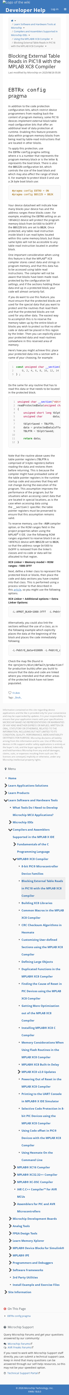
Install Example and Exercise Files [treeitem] (36, 1285)
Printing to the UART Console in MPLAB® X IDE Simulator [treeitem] (42, 1097)
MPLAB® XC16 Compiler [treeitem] (33, 1167)
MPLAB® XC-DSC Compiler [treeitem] (35, 1182)
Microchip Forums (19, 1343)
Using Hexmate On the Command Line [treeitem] (37, 1156)
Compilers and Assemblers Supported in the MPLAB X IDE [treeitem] (33, 833)
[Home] (12, 20)
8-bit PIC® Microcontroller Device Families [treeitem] (40, 869)
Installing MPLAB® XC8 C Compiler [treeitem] (39, 1031)
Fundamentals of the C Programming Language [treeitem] (33, 847)
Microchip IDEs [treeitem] (23, 822)
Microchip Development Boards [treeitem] (35, 1218)
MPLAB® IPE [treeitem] (21, 1255)
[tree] (34, 778)
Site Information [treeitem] (19, 1292)
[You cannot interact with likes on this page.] (9, 692)
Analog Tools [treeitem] (21, 1226)
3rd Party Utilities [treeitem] (25, 1277)
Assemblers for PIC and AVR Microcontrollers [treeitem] (36, 1207)
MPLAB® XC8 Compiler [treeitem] (32, 859)
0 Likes (16, 692)
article (17, 589)
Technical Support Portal (22, 1373)
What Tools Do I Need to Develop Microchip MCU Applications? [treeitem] (35, 811)
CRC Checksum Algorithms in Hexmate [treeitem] (42, 928)
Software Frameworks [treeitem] (28, 1270)
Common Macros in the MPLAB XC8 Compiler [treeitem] (43, 913)
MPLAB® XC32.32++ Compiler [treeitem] (37, 1174)
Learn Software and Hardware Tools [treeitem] (33, 800)
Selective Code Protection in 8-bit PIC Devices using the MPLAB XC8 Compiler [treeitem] (43, 1116)
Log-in (55, 9)
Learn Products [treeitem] (18, 793)
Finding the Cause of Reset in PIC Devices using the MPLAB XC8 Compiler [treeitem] (42, 991)
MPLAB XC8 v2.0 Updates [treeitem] (39, 1072)
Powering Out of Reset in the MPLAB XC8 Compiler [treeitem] (41, 1082)
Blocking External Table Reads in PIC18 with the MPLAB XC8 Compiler (33, 44)
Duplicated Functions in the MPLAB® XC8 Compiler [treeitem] (41, 972)
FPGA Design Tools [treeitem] (25, 1233)
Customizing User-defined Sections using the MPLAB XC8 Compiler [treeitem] (42, 947)
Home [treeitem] (12, 778)
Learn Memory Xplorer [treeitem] (28, 1240)
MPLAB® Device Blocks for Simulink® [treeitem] (38, 1248)
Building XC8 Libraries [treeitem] (37, 903)
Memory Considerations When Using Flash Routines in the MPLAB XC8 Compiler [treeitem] (43, 1050)
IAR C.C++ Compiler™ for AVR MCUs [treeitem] (37, 1192)
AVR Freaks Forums (19, 1347)
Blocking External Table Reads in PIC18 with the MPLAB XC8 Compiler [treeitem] (42, 888)
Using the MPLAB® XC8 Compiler (32, 39)
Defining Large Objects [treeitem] (37, 962)
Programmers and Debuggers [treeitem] (33, 1263)
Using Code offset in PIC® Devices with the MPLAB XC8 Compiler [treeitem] (41, 1138)
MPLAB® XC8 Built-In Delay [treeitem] (40, 1064)
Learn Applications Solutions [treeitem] (28, 785)
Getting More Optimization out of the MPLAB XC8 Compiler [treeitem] (40, 1013)
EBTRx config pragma (19, 1316)
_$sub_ (18, 697)
